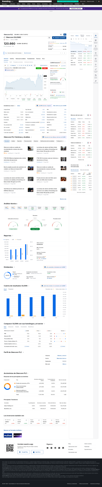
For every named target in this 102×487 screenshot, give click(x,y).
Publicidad (86, 446)
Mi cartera (70, 449)
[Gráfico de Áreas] (8, 65)
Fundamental (30, 58)
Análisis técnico (10, 204)
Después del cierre (33, 6)
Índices (76, 35)
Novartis (44, 419)
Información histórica (28, 62)
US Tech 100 (73, 58)
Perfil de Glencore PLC (13, 352)
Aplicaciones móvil (72, 446)
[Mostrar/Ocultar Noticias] (35, 65)
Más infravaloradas (75, 169)
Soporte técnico (88, 449)
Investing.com (7, 162)
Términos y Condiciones (72, 483)
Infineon (19, 419)
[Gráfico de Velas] (5, 65)
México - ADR (53, 6)
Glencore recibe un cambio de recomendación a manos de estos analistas (13, 149)
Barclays (57, 419)
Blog (69, 443)
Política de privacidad (83, 483)
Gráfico (12, 58)
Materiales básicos (61, 358)
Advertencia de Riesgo (95, 483)
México (20, 6)
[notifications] (96, 1)
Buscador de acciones (68, 3)
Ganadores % (80, 118)
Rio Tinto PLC (8, 419)
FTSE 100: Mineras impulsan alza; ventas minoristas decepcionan (15, 159)
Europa (62, 6)
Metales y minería (62, 355)
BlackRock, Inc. (8, 408)
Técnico (38, 58)
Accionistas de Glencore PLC (15, 373)
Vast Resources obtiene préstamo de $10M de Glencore (14, 189)
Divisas (72, 35)
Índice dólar (73, 64)
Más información (27, 53)
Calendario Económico (57, 3)
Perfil (11, 62)
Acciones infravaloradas (79, 6)
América (58, 6)
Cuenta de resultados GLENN (15, 286)
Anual (5, 289)
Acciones (5, 6)
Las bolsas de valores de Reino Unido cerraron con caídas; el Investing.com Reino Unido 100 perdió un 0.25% (47, 149)
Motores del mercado (77, 115)
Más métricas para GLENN (59, 105)
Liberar (27, 346)
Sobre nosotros (88, 443)
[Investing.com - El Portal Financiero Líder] (7, 1)
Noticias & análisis (21, 58)
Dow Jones (73, 53)
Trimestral (10, 289)
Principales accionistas (18, 62)
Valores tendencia (76, 142)
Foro (43, 58)
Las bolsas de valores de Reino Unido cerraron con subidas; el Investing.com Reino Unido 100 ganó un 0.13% (14, 179)
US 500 (72, 55)
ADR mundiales (47, 6)
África (72, 6)
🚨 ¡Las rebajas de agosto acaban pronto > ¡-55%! (68, 1)
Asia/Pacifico (67, 6)
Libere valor (62, 43)
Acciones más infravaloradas (75, 165)
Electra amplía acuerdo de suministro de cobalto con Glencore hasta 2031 (15, 168)
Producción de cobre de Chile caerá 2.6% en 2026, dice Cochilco (46, 179)
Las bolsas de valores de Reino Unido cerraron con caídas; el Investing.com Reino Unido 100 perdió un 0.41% (47, 190)
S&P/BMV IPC (73, 51)
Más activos (73, 118)
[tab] (7, 208)
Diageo (31, 419)
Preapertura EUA (26, 6)
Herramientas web (72, 452)
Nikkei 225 (73, 62)
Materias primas (82, 36)
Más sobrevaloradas (84, 169)
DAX (72, 60)
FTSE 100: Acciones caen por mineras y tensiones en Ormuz (47, 159)
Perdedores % (88, 118)
